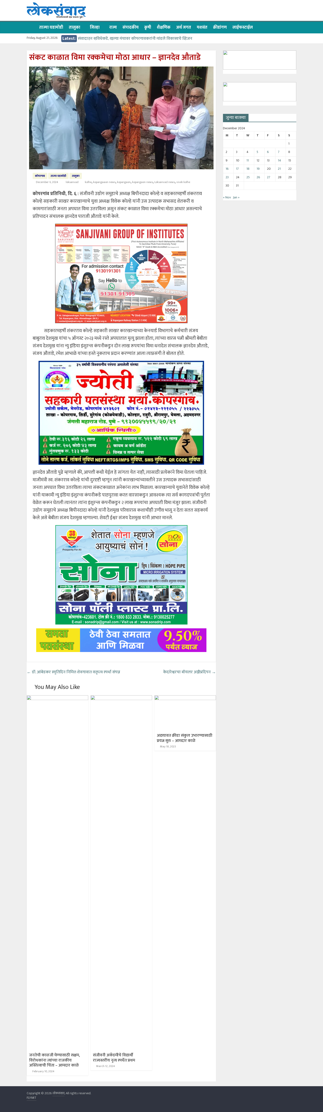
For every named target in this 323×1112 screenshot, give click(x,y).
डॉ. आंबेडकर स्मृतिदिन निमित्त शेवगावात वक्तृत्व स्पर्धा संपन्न (73, 672)
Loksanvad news (164, 182)
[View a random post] (291, 27)
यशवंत (202, 27)
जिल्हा (95, 27)
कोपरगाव (40, 176)
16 (227, 168)
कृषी (147, 27)
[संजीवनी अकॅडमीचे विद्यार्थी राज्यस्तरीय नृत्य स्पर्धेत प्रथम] (121, 698)
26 (258, 177)
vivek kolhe (183, 182)
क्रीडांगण (220, 27)
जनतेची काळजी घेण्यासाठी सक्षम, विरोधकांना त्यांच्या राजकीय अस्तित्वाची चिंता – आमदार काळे (54, 1060)
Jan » (236, 197)
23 (227, 177)
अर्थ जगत (183, 27)
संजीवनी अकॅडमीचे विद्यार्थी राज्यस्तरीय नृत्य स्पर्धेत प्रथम (114, 1058)
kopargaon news (142, 182)
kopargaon (124, 182)
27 (268, 177)
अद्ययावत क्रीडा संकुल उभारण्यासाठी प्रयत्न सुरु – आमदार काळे (184, 738)
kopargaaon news (104, 182)
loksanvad (72, 182)
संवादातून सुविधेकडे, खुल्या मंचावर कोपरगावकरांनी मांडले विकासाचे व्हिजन (135, 38)
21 (279, 168)
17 (237, 168)
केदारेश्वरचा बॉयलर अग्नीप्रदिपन (189, 672)
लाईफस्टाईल (242, 27)
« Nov (227, 197)
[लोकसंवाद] (31, 27)
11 (247, 160)
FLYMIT (31, 1097)
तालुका (74, 27)
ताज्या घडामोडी (51, 27)
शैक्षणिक (163, 27)
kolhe (88, 182)
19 (258, 168)
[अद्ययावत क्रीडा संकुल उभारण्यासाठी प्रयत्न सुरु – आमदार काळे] (185, 698)
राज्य (113, 27)
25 (248, 177)
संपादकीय (130, 27)
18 (247, 168)
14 (279, 160)
